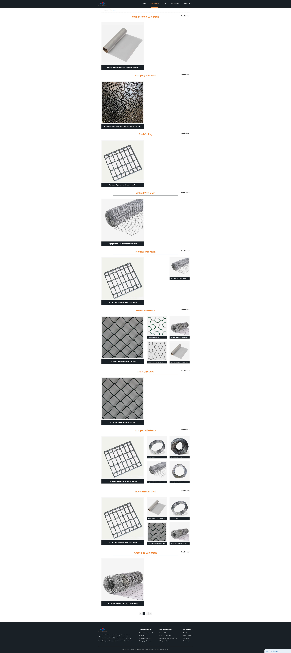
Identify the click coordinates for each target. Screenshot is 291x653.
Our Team (186, 638)
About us (187, 4)
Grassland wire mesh (145, 638)
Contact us (175, 4)
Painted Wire (163, 633)
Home (144, 4)
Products (154, 4)
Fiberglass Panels (164, 641)
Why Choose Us (187, 636)
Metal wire (142, 635)
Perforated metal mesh (146, 633)
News (164, 4)
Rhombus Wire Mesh (165, 635)
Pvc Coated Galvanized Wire (168, 638)
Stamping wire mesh (145, 641)
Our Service (186, 641)
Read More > (185, 16)
